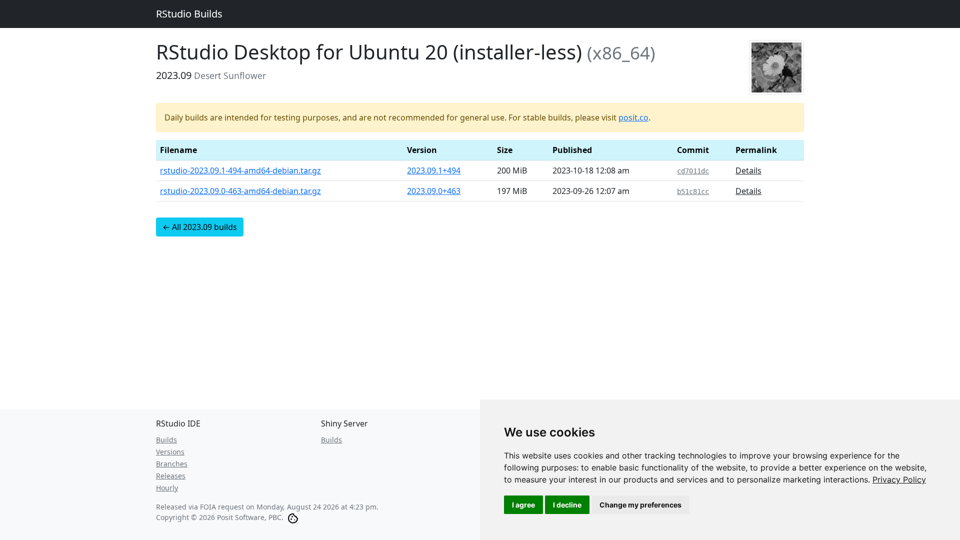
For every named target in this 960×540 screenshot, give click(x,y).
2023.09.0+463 (433, 191)
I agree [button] (523, 504)
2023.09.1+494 (433, 170)
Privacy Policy (899, 479)
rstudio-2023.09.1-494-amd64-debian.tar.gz (240, 170)
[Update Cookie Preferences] (293, 517)
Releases (171, 475)
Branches (172, 463)
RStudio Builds (189, 13)
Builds (166, 439)
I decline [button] (567, 504)
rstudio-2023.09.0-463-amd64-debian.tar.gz (240, 191)
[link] (899, 479)
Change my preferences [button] (641, 504)
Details (749, 170)
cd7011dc (693, 171)
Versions (170, 451)
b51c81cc (693, 192)
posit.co (633, 117)
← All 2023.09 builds (199, 227)
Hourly (167, 487)
